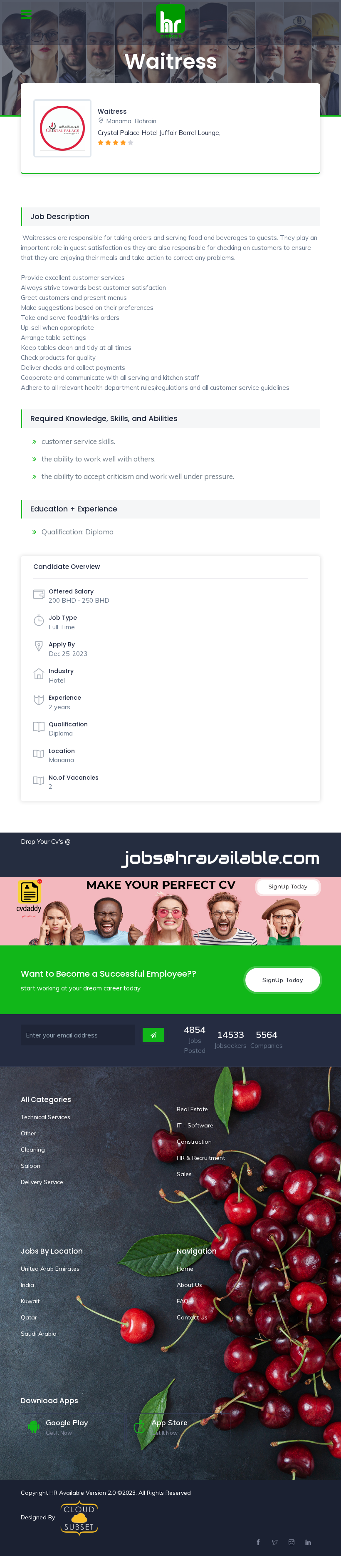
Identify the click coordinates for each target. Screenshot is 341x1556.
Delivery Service (42, 1182)
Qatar (29, 1317)
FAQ (182, 1301)
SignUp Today (282, 980)
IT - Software (195, 1125)
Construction (194, 1141)
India (27, 1285)
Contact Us (192, 1317)
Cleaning (33, 1149)
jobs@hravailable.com (189, 857)
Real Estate (192, 1109)
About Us (189, 1285)
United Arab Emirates (50, 1268)
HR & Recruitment (201, 1158)
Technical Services (45, 1117)
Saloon (30, 1165)
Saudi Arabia (39, 1333)
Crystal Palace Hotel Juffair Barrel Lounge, (159, 133)
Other (28, 1133)
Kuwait (30, 1301)
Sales (184, 1174)
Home (185, 1268)
